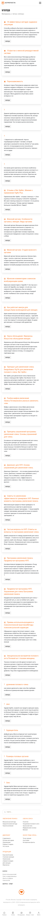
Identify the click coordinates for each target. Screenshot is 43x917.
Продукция (7, 852)
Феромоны (6, 865)
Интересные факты (29, 842)
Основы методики (8, 840)
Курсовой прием (8, 855)
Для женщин (7, 863)
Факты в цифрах (8, 878)
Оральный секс (27, 826)
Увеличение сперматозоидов (8, 860)
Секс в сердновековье (9, 876)
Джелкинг (6, 835)
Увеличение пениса (10, 818)
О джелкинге (6, 838)
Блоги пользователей (9, 874)
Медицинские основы (29, 828)
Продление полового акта (31, 824)
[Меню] (40, 3)
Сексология (6, 880)
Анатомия (26, 840)
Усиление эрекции (8, 857)
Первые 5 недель (8, 844)
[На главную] (21, 892)
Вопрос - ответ (8, 884)
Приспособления (8, 826)
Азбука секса (28, 818)
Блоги (5, 871)
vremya (7, 41)
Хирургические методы (10, 824)
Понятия (25, 822)
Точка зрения (27, 838)
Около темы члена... (30, 835)
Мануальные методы (9, 822)
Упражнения (6, 842)
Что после (6, 846)
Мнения (25, 830)
